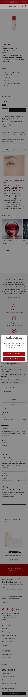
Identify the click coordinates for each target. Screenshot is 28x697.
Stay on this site (14, 359)
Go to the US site (14, 354)
